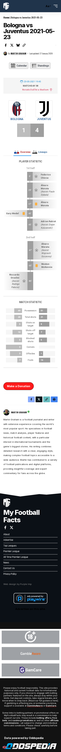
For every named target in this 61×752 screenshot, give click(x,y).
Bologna (17, 119)
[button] (41, 6)
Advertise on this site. (30, 609)
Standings (43, 65)
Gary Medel (12, 213)
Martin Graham (18, 53)
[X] (11, 527)
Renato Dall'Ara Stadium (35, 90)
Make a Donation (18, 386)
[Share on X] (11, 45)
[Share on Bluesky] (18, 45)
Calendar (22, 65)
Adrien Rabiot (48, 221)
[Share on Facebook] (5, 45)
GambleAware (35, 705)
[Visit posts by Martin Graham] (5, 53)
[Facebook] (5, 527)
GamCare (51, 705)
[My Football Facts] (6, 6)
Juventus (44, 119)
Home (6, 17)
